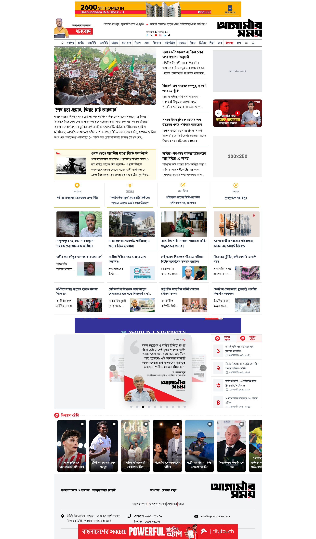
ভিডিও (202, 43)
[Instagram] (160, 35)
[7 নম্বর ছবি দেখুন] (167, 406)
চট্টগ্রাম (115, 43)
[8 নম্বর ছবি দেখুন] (173, 406)
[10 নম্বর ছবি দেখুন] (185, 406)
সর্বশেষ (70, 43)
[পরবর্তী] (256, 113)
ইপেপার (229, 43)
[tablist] (236, 338)
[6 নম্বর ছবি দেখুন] (161, 406)
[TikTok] (169, 35)
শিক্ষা (212, 43)
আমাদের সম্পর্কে (139, 504)
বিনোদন (157, 43)
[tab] (223, 338)
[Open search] (253, 43)
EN (239, 43)
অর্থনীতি (104, 43)
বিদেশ (138, 43)
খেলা (147, 43)
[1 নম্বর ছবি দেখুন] (131, 406)
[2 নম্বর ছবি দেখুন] (137, 406)
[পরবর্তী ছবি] (203, 368)
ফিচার (193, 43)
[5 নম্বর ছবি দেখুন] (155, 406)
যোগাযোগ (153, 504)
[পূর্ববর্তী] (218, 113)
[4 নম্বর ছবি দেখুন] (149, 406)
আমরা (181, 504)
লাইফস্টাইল (170, 43)
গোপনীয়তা (172, 504)
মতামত (182, 43)
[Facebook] (147, 35)
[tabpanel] (236, 375)
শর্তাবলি (162, 504)
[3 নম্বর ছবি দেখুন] (143, 406)
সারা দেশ (126, 43)
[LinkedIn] (165, 35)
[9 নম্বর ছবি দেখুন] (179, 406)
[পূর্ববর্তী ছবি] (112, 368)
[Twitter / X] (151, 35)
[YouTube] (156, 35)
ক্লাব (220, 43)
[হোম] (62, 42)
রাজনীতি (92, 43)
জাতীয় (81, 43)
